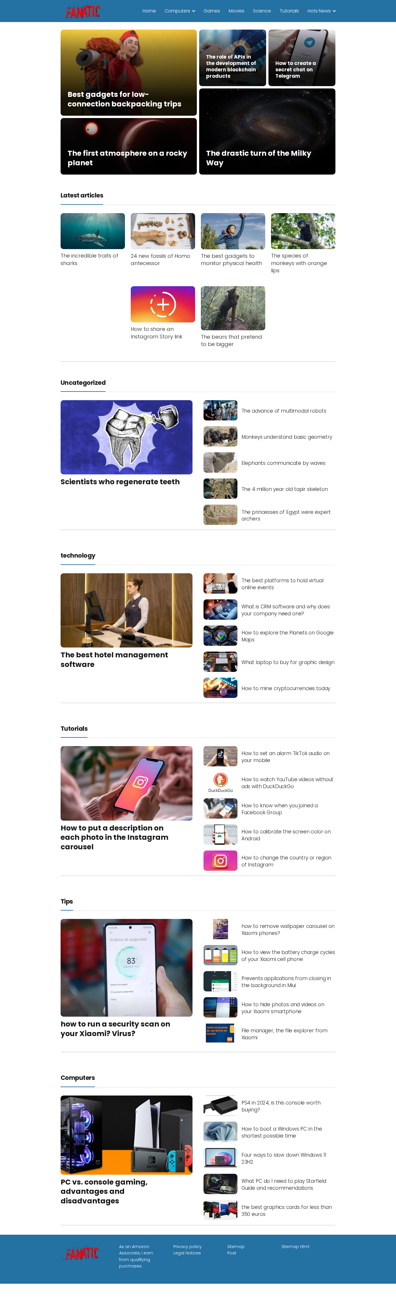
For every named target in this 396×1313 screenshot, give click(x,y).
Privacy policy (187, 1246)
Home (149, 11)
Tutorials (289, 11)
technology (78, 555)
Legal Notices (187, 1253)
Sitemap (236, 1246)
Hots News (319, 11)
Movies (236, 11)
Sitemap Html (295, 1246)
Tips (67, 901)
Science (262, 11)
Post (231, 1253)
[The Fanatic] (84, 11)
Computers (177, 11)
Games (212, 11)
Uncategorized (83, 383)
